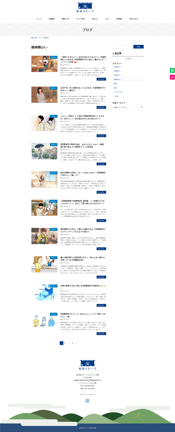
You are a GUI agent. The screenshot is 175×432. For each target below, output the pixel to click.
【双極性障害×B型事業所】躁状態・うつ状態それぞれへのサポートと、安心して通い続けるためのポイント (82, 202)
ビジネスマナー (119, 92)
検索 (138, 46)
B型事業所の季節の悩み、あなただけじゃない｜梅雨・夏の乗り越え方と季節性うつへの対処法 (83, 145)
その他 (116, 96)
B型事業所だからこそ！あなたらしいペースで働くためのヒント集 (83, 315)
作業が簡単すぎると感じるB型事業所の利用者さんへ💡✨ (83, 286)
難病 (115, 83)
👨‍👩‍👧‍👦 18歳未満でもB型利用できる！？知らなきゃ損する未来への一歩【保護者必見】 (82, 258)
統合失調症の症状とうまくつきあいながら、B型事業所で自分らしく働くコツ (83, 173)
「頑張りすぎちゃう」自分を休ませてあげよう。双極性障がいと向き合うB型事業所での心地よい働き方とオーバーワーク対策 (83, 59)
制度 (115, 88)
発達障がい (117, 71)
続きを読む (101, 79)
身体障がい (117, 67)
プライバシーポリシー (87, 394)
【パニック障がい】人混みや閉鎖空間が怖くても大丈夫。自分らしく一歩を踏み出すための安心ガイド (82, 117)
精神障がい (117, 79)
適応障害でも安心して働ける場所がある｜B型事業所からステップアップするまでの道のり (83, 230)
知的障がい (117, 75)
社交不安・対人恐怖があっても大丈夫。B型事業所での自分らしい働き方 (83, 89)
